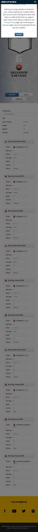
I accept (19, 34)
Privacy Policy (9, 22)
